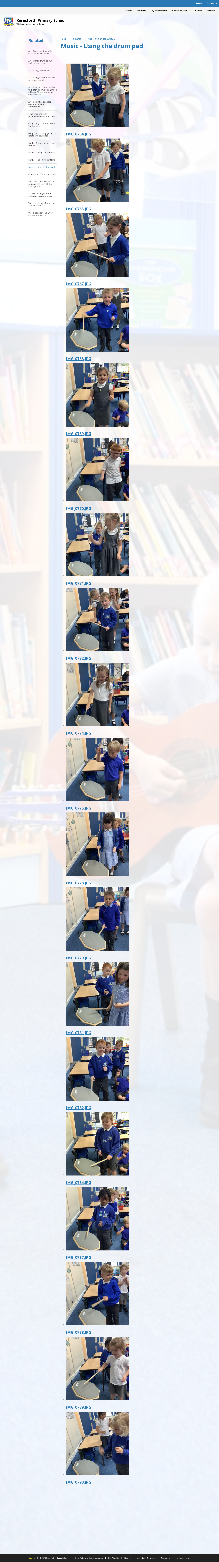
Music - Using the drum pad (101, 39)
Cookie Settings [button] (183, 1558)
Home (63, 39)
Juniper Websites (96, 1558)
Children (77, 39)
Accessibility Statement (146, 1558)
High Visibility (113, 1558)
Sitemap (127, 1558)
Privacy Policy (166, 1558)
